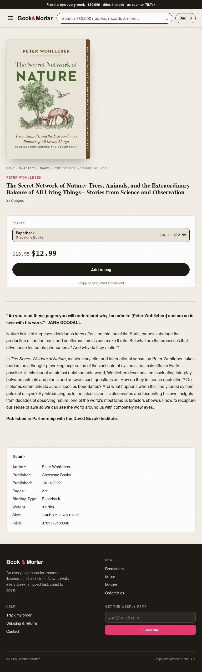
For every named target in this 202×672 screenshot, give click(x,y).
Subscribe (150, 630)
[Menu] (10, 18)
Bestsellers (114, 568)
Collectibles (114, 592)
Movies (111, 584)
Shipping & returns (22, 623)
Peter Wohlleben (24, 177)
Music (110, 576)
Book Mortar (35, 18)
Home (10, 168)
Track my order (19, 615)
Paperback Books (34, 168)
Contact (12, 631)
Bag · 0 (185, 18)
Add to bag (101, 269)
